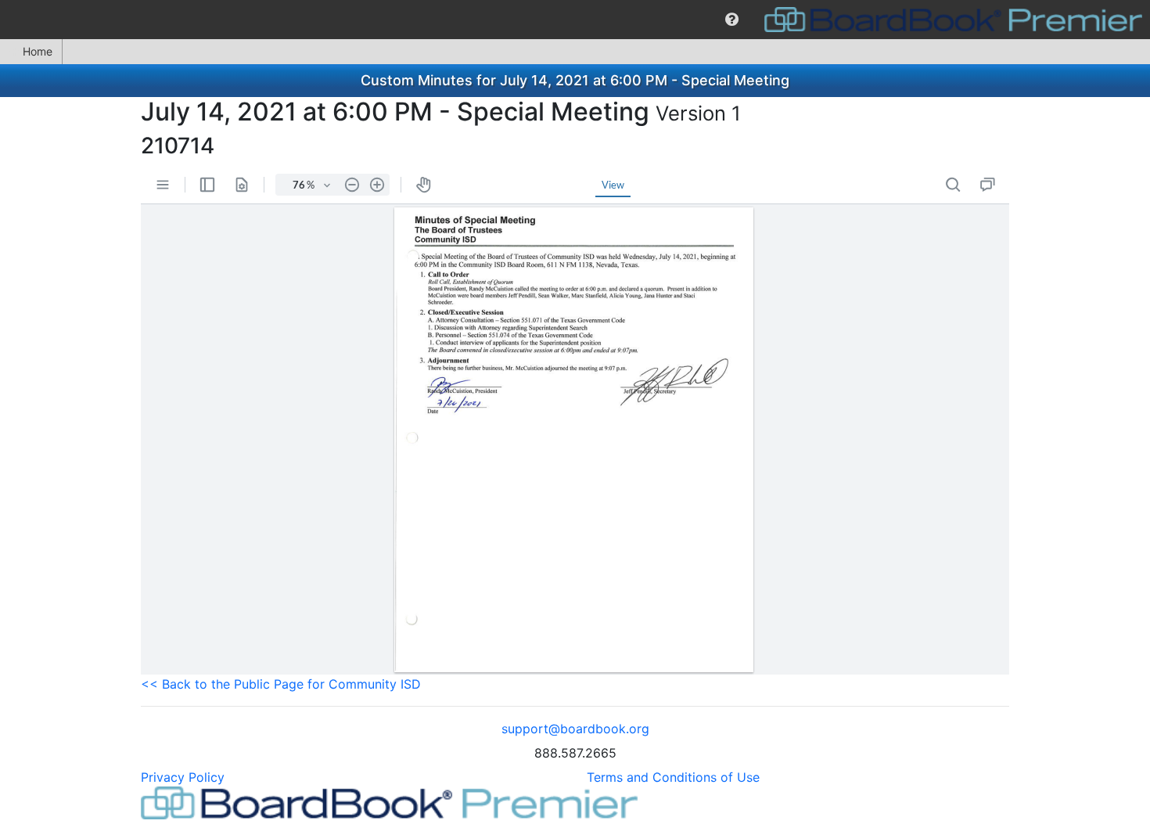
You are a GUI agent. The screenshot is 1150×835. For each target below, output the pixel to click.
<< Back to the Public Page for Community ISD (281, 684)
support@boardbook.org (575, 728)
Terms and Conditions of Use (673, 777)
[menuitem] (731, 19)
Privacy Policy (183, 777)
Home (37, 51)
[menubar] (575, 19)
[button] (732, 19)
